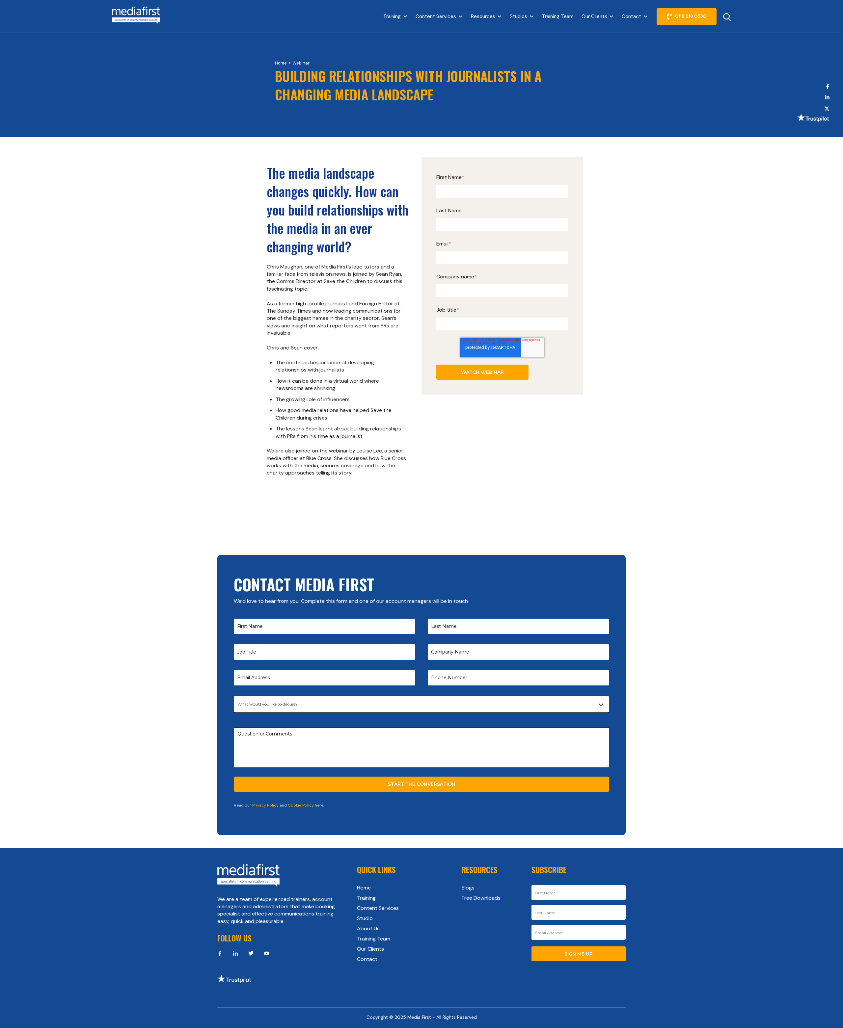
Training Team (558, 16)
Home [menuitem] (364, 887)
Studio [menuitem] (365, 918)
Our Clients (594, 16)
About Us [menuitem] (368, 928)
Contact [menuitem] (367, 959)
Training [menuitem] (366, 897)
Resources (483, 16)
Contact (631, 16)
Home (281, 63)
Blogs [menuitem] (468, 887)
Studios (518, 16)
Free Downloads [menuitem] (481, 897)
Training (392, 16)
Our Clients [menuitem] (370, 948)
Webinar (301, 63)
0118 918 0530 (690, 16)
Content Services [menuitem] (378, 908)
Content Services (436, 16)
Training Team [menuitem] (373, 938)
